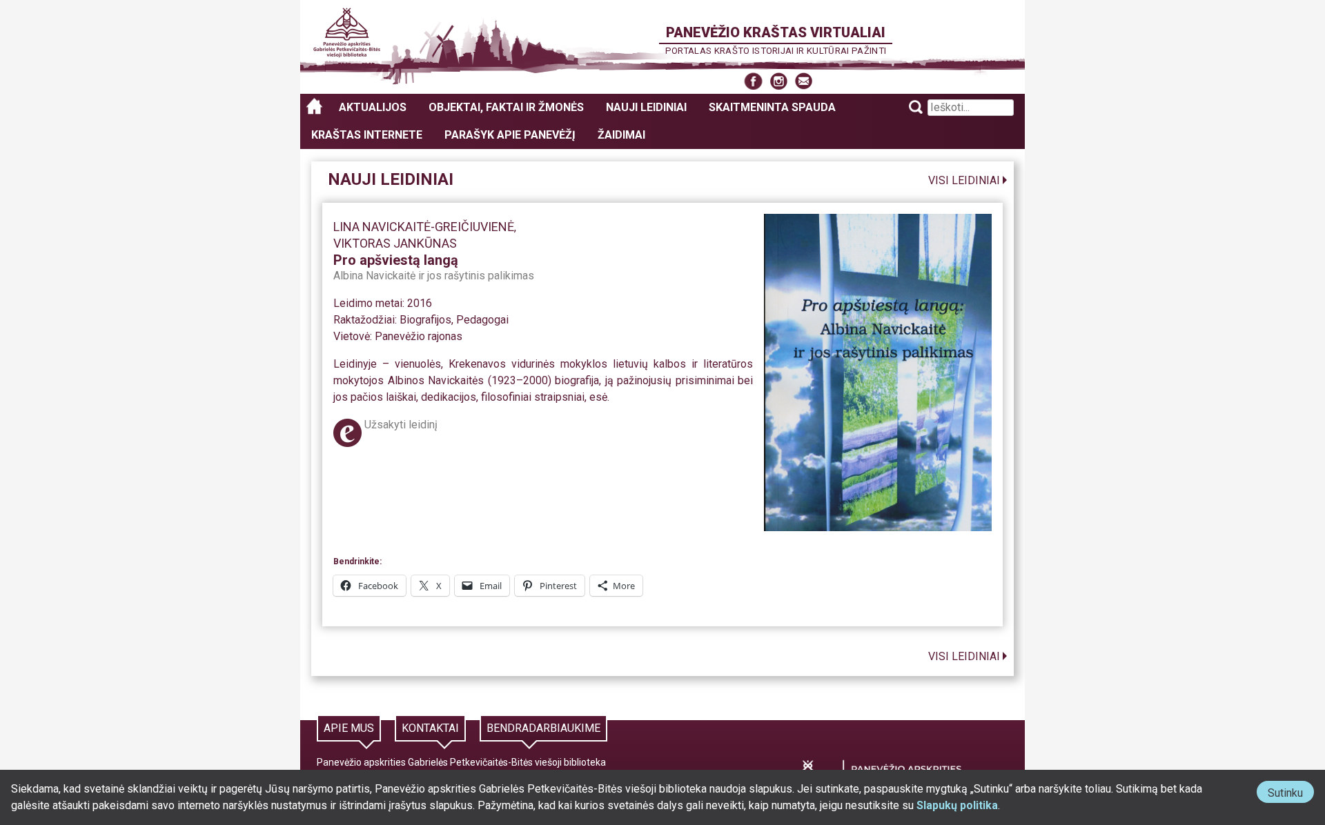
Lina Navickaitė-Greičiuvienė (423, 226)
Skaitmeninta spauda (772, 107)
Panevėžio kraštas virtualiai (775, 32)
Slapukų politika (957, 805)
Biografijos (425, 319)
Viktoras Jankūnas (395, 243)
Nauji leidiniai (646, 107)
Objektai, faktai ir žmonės (506, 107)
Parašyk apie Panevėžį (510, 134)
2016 (419, 303)
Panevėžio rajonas (418, 336)
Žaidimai (621, 134)
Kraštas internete (366, 134)
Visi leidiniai (964, 180)
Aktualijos (372, 107)
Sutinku (1291, 794)
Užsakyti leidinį (401, 424)
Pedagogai (482, 319)
